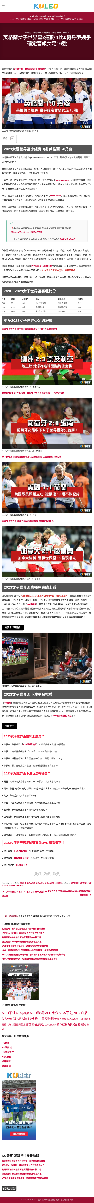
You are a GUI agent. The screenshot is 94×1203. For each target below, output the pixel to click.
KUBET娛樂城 (20, 851)
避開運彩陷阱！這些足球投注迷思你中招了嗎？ (22, 937)
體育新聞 (6, 1066)
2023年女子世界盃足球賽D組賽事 (29, 69)
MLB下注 (9, 1013)
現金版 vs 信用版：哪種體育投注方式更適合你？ (23, 933)
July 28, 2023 (67, 238)
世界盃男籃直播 (20, 1024)
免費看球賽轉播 (12, 627)
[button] (11, 138)
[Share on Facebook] (40, 874)
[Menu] (3, 6)
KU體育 (5, 1043)
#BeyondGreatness (20, 232)
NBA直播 (81, 1013)
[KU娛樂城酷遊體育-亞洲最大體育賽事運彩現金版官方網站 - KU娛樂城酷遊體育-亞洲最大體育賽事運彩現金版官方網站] (47, 6)
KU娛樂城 (31, 604)
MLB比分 (51, 1013)
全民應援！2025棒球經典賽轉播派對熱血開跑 (21, 942)
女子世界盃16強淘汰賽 (41, 266)
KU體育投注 (8, 1052)
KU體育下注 (21, 865)
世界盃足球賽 (57, 33)
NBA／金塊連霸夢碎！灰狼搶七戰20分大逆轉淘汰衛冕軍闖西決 (29, 959)
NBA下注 (66, 1013)
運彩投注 (28, 33)
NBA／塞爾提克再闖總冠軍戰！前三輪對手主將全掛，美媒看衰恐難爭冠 (33, 955)
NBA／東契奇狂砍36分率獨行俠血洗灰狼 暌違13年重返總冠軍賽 (30, 950)
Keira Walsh (55, 196)
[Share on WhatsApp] (36, 874)
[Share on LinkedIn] (58, 874)
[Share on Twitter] (45, 874)
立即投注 (9, 726)
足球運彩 (66, 33)
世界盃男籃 (60, 1019)
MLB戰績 (37, 1013)
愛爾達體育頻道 (21, 858)
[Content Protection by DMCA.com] (9, 1188)
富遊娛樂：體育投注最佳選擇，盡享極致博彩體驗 (23, 929)
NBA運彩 (9, 1019)
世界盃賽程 (46, 33)
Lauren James (62, 180)
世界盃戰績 (37, 33)
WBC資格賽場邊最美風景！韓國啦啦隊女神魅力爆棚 (25, 946)
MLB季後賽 (22, 1013)
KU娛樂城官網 (29, 744)
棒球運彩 (62, 1024)
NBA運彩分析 (27, 1019)
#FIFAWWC (36, 232)
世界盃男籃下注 (75, 1019)
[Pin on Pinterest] (54, 874)
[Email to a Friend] (49, 874)
